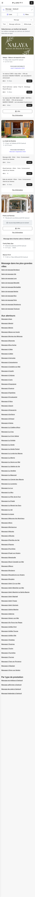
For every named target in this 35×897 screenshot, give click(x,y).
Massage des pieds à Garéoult (11, 689)
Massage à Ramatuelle (8, 557)
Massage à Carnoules (8, 358)
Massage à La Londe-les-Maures (12, 453)
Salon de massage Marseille (10, 283)
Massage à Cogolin (7, 371)
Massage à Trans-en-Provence (11, 661)
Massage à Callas (7, 349)
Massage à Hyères (7, 423)
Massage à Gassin (7, 406)
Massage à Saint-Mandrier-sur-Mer (12, 588)
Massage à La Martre (8, 458)
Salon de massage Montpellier (11, 287)
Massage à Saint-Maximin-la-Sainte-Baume (15, 592)
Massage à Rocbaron (8, 570)
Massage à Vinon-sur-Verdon (10, 670)
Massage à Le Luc (7, 488)
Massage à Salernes (7, 614)
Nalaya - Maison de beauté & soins (14, 57)
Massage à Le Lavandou (9, 484)
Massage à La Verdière (8, 471)
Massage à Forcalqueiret (9, 397)
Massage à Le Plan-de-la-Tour (11, 497)
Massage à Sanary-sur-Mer (10, 618)
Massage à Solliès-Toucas (9, 631)
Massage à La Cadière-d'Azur (10, 427)
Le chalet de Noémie (9, 141)
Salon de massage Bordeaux (10, 270)
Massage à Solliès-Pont (9, 627)
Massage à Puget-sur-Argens (10, 553)
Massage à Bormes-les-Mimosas (12, 336)
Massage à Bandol (7, 323)
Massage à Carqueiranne (9, 362)
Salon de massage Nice (8, 296)
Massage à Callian (7, 354)
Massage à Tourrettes (8, 653)
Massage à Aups (6, 319)
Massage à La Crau (7, 432)
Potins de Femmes (9, 216)
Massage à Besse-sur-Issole (10, 332)
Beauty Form (7, 255)
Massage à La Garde (7, 445)
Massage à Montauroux (9, 527)
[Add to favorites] (31, 39)
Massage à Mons (6, 523)
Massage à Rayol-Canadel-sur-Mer (12, 562)
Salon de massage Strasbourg (11, 304)
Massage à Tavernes (8, 644)
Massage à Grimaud (7, 419)
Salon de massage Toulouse (10, 309)
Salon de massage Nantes (9, 291)
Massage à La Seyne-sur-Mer (10, 462)
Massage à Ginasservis (8, 410)
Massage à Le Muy (7, 492)
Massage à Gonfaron (8, 414)
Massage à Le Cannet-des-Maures (12, 479)
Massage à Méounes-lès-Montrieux (12, 518)
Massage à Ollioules (7, 536)
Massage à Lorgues (7, 514)
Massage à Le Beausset (9, 475)
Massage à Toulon (7, 648)
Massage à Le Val (6, 510)
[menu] (2, 3)
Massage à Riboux (7, 566)
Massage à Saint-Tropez (9, 601)
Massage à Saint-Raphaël (9, 596)
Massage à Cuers (7, 380)
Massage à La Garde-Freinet (10, 449)
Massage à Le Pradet (8, 501)
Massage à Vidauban (8, 666)
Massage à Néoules (7, 531)
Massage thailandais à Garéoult (11, 693)
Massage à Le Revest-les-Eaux (11, 505)
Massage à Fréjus (7, 401)
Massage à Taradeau (8, 640)
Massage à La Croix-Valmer (10, 436)
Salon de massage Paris (9, 300)
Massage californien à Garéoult (11, 685)
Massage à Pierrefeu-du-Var (10, 540)
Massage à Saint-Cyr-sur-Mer (10, 583)
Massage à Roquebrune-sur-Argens (13, 575)
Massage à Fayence (7, 388)
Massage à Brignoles (8, 341)
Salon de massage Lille (8, 274)
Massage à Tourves (7, 657)
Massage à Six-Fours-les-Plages (11, 622)
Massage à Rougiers (7, 579)
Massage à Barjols (7, 328)
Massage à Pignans (7, 544)
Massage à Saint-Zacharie (9, 605)
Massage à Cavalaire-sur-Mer (10, 367)
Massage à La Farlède (8, 440)
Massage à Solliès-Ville (8, 635)
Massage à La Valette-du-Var (10, 466)
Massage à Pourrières (8, 549)
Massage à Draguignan (8, 384)
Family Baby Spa (8, 243)
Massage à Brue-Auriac (8, 345)
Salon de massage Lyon (9, 278)
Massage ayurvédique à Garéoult (12, 680)
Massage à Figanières (8, 393)
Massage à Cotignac (8, 375)
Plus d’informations (17, 115)
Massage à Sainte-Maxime (9, 609)
